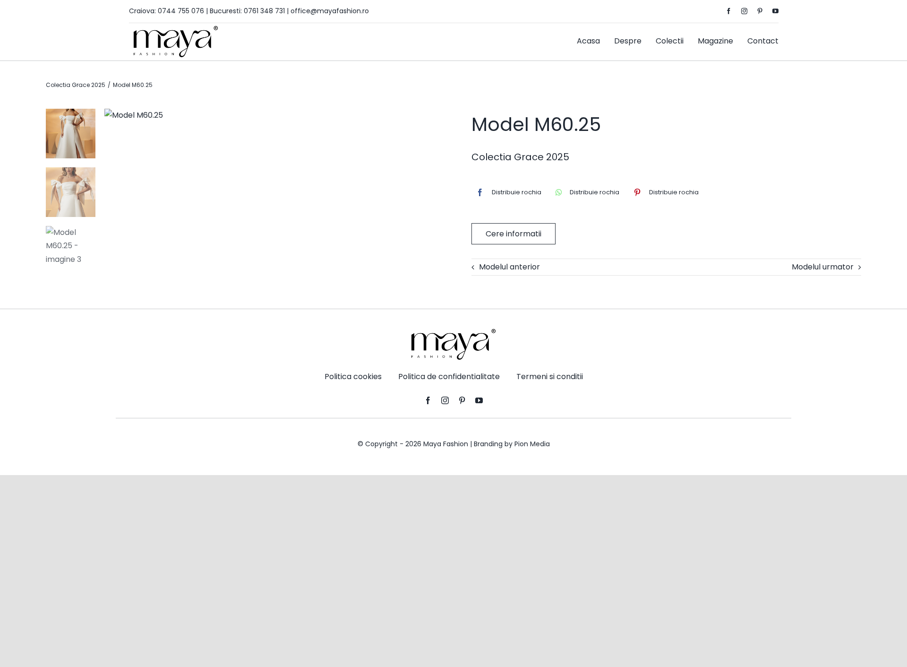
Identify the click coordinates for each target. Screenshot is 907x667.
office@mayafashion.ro (330, 11)
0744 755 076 (181, 11)
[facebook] (729, 11)
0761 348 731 (264, 11)
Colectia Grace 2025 (520, 157)
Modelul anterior (509, 266)
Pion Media (532, 444)
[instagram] (744, 11)
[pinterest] (760, 11)
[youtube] (775, 11)
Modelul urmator (823, 266)
